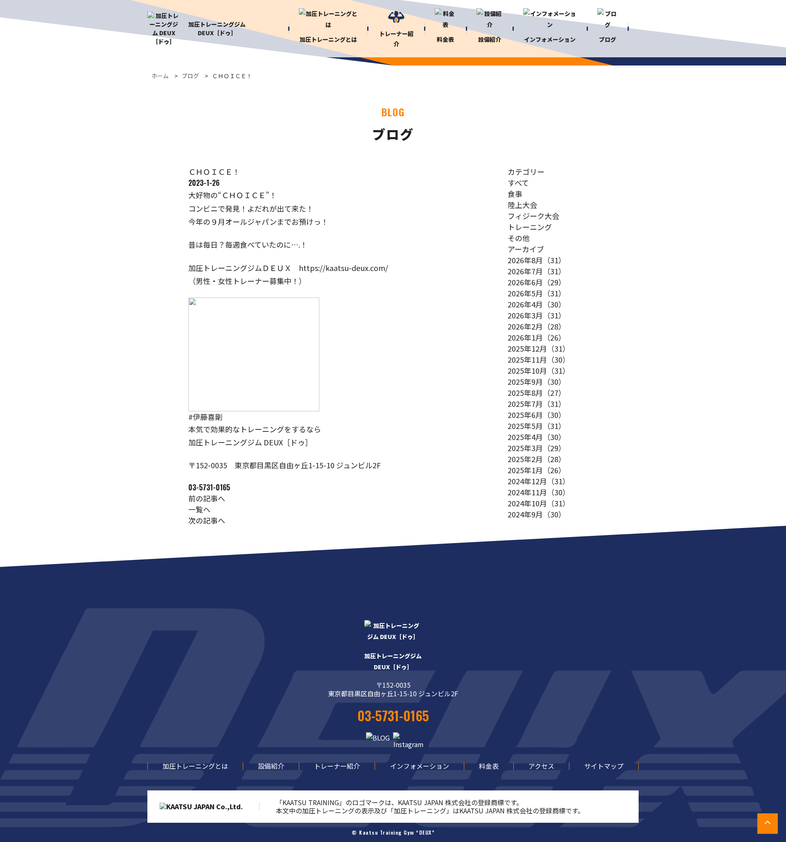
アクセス (541, 766)
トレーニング (530, 226)
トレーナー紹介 (337, 766)
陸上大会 (522, 204)
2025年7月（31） (537, 403)
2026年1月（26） (537, 337)
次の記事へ (206, 520)
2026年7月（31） (537, 271)
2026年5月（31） (537, 293)
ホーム (160, 76)
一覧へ (199, 509)
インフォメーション (419, 766)
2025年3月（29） (537, 447)
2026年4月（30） (537, 304)
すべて (518, 182)
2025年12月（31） (539, 348)
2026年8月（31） (537, 260)
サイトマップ (603, 766)
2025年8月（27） (537, 392)
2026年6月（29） (537, 282)
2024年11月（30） (539, 492)
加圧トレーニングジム (393, 661)
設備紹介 (271, 766)
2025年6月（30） (537, 414)
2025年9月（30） (537, 381)
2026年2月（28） (537, 326)
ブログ (190, 76)
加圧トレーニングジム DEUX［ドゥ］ (217, 28)
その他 (519, 238)
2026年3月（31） (537, 315)
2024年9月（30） (537, 514)
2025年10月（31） (539, 370)
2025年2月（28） (537, 459)
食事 (515, 193)
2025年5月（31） (537, 425)
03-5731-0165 (209, 487)
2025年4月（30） (537, 436)
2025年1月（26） (537, 470)
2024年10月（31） (539, 503)
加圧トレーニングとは (195, 766)
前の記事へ (206, 498)
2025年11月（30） (539, 359)
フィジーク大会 (533, 215)
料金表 (489, 766)
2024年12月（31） (539, 481)
